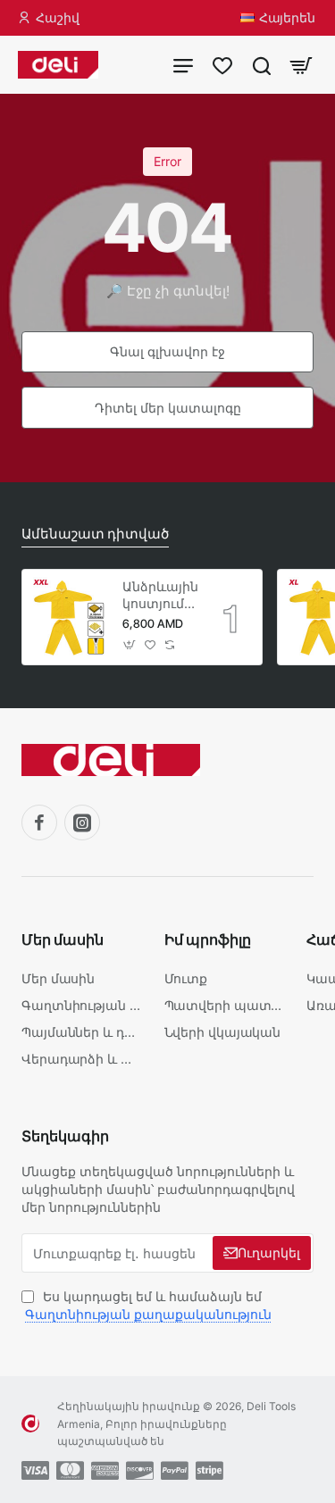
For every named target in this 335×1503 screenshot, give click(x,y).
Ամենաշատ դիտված (95, 533)
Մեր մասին (62, 939)
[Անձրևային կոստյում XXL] (69, 617)
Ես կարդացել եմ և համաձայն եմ (148, 1305)
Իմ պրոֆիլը (207, 939)
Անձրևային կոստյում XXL (159, 595)
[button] (129, 645)
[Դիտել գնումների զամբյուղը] (301, 65)
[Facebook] (39, 822)
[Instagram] (82, 822)
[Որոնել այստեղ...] (261, 65)
